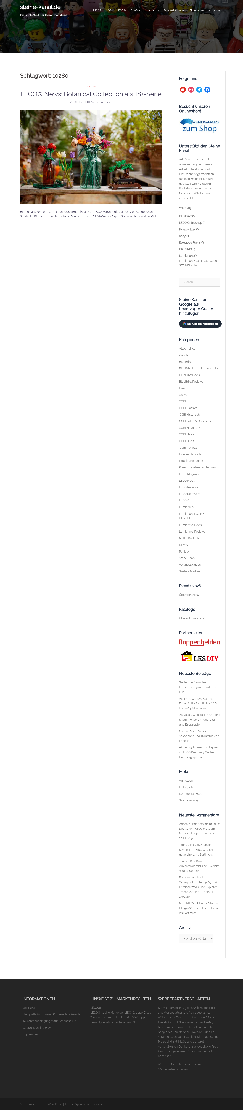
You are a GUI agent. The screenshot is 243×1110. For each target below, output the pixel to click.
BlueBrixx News (189, 375)
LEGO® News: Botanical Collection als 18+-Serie (91, 94)
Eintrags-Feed (188, 787)
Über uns (29, 1008)
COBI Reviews (188, 447)
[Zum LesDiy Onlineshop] (199, 655)
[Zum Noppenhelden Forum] (199, 642)
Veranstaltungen (190, 564)
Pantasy (184, 551)
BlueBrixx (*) (187, 216)
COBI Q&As (186, 441)
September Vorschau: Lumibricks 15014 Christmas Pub (197, 687)
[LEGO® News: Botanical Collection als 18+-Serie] (91, 156)
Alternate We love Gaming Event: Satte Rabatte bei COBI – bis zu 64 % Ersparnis (199, 703)
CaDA (183, 394)
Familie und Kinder (191, 460)
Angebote (214, 10)
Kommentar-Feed (190, 793)
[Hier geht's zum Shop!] (199, 125)
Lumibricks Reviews (192, 531)
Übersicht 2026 (189, 595)
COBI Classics (188, 408)
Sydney (80, 1104)
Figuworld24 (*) (189, 229)
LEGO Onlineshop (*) (192, 222)
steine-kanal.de (40, 7)
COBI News (186, 434)
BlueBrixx (136, 10)
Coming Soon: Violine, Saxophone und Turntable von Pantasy (199, 736)
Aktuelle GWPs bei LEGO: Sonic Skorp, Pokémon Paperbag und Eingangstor (199, 719)
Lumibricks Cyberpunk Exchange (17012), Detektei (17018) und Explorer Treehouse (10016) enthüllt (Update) (198, 887)
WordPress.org (189, 800)
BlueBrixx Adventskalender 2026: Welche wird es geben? (199, 865)
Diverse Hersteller (174, 10)
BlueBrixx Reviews (191, 381)
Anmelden (186, 780)
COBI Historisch (189, 414)
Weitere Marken (189, 571)
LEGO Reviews (188, 487)
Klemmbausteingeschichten (197, 467)
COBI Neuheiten (189, 427)
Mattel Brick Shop (190, 538)
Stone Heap (187, 558)
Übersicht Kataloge (191, 618)
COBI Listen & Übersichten (196, 421)
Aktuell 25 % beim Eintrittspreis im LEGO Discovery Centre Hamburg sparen (199, 752)
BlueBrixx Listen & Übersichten (199, 368)
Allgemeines (197, 10)
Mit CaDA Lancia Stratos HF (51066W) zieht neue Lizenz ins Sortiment (196, 849)
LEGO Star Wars (189, 494)
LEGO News (187, 480)
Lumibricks (152, 10)
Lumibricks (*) (188, 255)
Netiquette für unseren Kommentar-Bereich (51, 1014)
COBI (109, 10)
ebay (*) (184, 236)
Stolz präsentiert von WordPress (41, 1104)
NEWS (97, 10)
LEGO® (121, 10)
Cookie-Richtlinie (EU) (37, 1027)
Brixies (183, 388)
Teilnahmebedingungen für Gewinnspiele (49, 1021)
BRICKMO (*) (187, 249)
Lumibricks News (190, 525)
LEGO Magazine (189, 474)
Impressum (30, 1034)
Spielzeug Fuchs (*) (191, 242)
